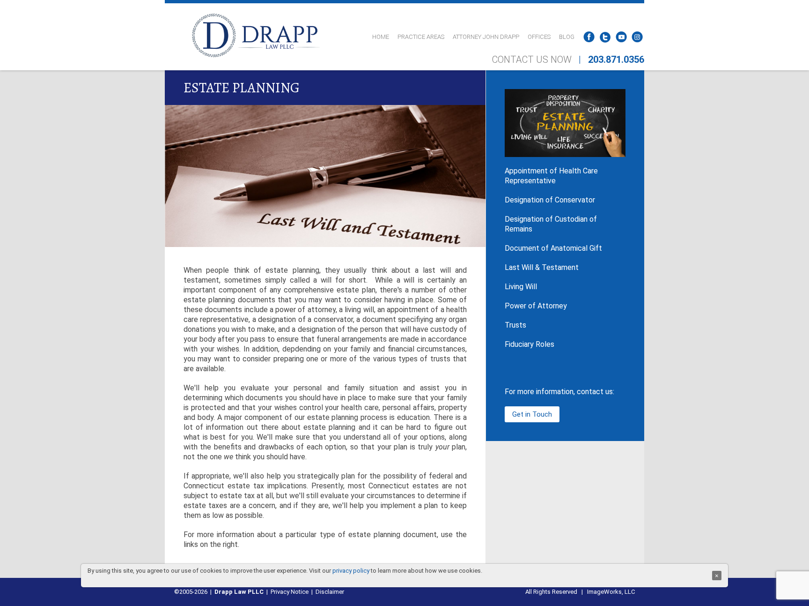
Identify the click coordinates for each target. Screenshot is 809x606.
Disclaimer (330, 591)
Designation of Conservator (550, 199)
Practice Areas (420, 36)
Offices (539, 36)
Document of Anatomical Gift (553, 248)
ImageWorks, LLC (611, 591)
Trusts (515, 325)
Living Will (521, 286)
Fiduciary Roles (529, 344)
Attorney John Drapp (486, 36)
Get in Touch (532, 414)
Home (380, 36)
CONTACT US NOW (532, 59)
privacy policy (350, 570)
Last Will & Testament (542, 267)
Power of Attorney (536, 305)
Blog (566, 36)
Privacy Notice (290, 591)
